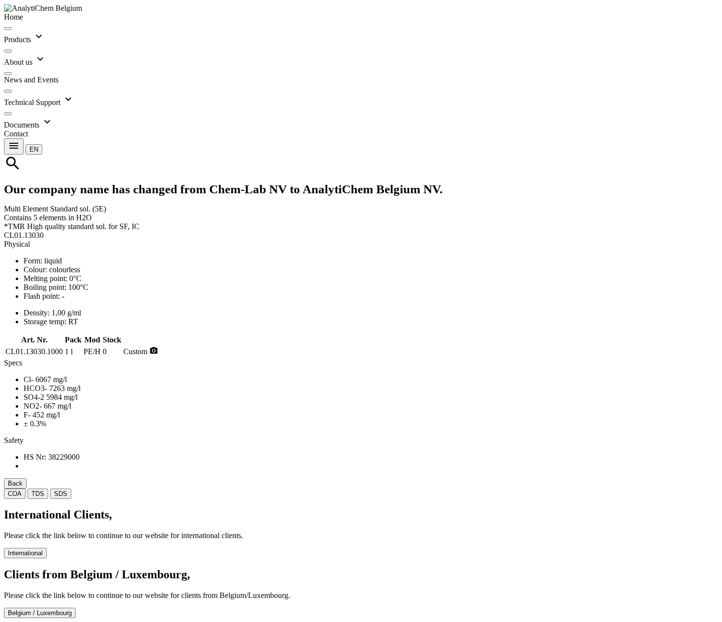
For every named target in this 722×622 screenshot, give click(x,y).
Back (15, 483)
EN (33, 149)
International (25, 553)
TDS (37, 493)
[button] (34, 149)
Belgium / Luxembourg (40, 613)
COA (15, 493)
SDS (60, 493)
